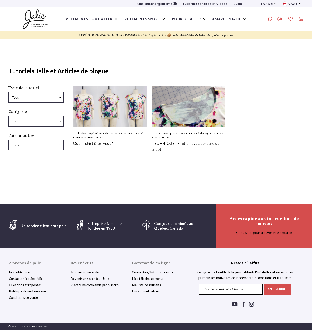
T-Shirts (107, 133)
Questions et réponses (25, 285)
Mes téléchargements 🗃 (157, 3)
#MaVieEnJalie (226, 19)
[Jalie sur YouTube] (235, 304)
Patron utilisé (21, 135)
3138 (220, 133)
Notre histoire (19, 272)
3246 (161, 137)
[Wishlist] (290, 19)
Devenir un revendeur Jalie (89, 278)
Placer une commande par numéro (94, 285)
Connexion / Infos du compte (152, 272)
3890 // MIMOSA (93, 137)
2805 (117, 133)
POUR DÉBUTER (186, 19)
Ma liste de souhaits (146, 285)
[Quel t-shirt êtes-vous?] (110, 106)
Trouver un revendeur (86, 272)
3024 (180, 133)
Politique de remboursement (29, 291)
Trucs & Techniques (164, 133)
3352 (130, 133)
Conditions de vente (23, 297)
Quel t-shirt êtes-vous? (93, 143)
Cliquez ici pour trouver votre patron (264, 232)
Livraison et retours (146, 291)
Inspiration (79, 133)
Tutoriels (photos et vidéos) (205, 3)
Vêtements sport (142, 19)
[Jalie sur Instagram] (251, 304)
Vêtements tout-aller (89, 19)
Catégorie (17, 112)
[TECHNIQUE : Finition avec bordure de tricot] (188, 106)
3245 (124, 133)
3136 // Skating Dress (203, 133)
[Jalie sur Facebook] (243, 304)
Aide (238, 3)
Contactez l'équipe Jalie (26, 278)
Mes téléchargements (147, 278)
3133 (187, 133)
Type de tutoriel (23, 88)
